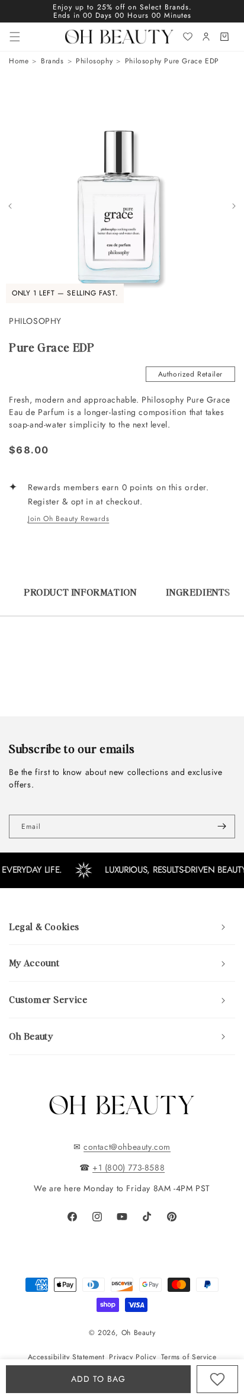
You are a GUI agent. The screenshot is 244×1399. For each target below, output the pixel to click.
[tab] (80, 598)
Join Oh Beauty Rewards (68, 518)
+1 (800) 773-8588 (128, 1167)
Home (18, 61)
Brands (52, 61)
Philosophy (94, 61)
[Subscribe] (221, 826)
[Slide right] (234, 206)
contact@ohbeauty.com (127, 1147)
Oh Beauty (138, 1332)
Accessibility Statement (66, 1357)
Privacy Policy (132, 1357)
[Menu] (15, 36)
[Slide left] (10, 206)
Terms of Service (189, 1357)
